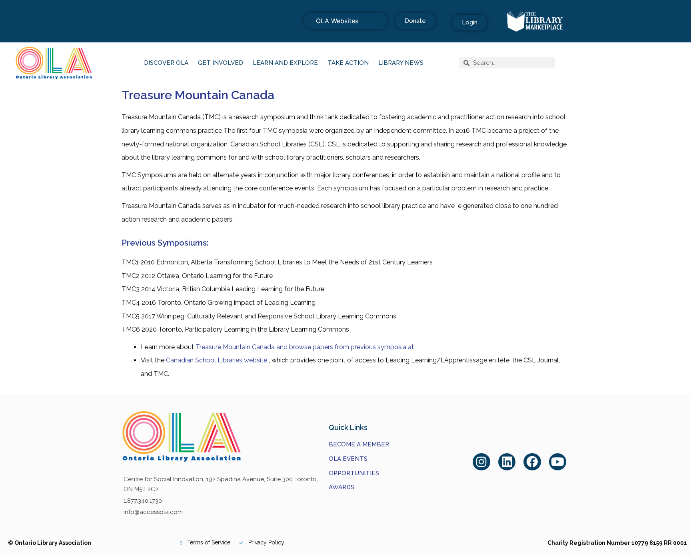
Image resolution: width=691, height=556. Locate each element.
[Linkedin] (507, 462)
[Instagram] (481, 462)
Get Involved (220, 62)
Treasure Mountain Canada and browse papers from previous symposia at (305, 347)
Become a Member (359, 444)
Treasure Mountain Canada (198, 95)
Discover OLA (166, 62)
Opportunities (354, 473)
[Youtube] (558, 462)
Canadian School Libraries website (216, 360)
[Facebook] (532, 462)
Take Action (348, 62)
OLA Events (348, 458)
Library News (400, 62)
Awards (341, 487)
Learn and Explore (285, 62)
